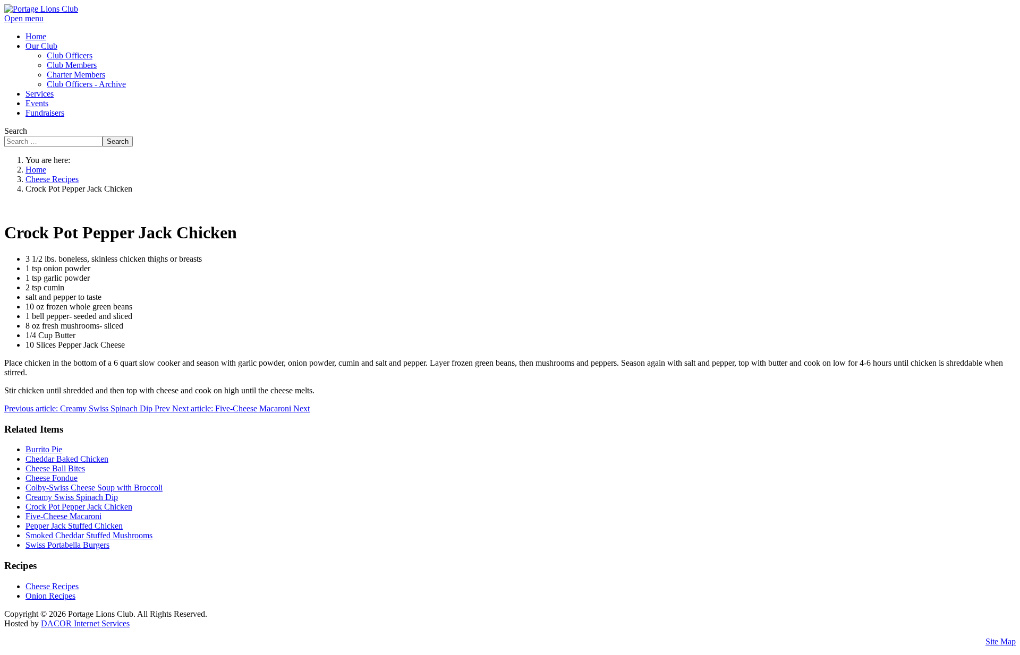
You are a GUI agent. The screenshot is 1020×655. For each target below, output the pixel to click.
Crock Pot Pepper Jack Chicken (79, 506)
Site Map (1000, 641)
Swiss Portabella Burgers (67, 544)
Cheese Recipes (52, 586)
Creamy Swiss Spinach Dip (72, 497)
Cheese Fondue (52, 477)
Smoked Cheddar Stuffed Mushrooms (89, 535)
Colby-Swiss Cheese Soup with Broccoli (94, 487)
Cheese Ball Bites (55, 468)
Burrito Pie (44, 449)
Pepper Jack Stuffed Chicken (74, 525)
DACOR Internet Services (85, 623)
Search (15, 130)
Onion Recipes (50, 595)
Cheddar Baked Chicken (67, 458)
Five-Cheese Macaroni (63, 516)
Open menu (24, 18)
